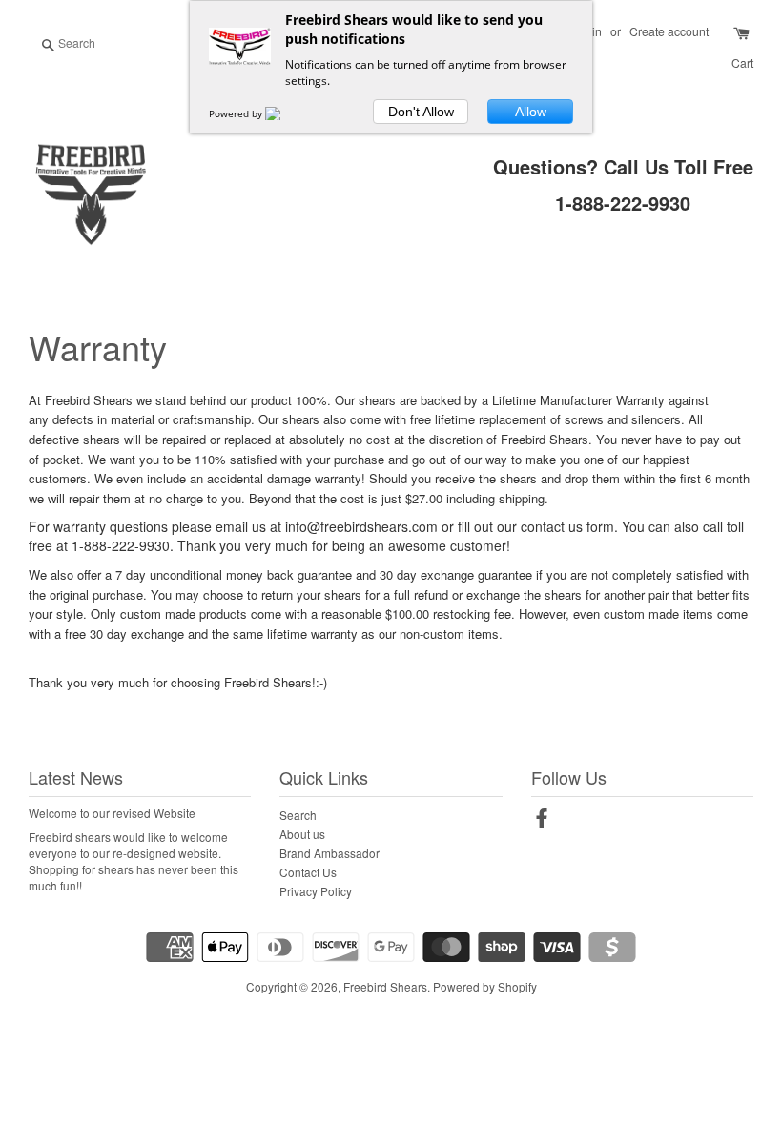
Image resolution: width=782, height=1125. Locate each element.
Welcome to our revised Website (112, 813)
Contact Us (308, 872)
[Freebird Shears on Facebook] (541, 821)
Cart (742, 62)
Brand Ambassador (329, 853)
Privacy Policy (315, 891)
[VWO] (284, 113)
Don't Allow (421, 111)
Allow (530, 111)
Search (298, 815)
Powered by (237, 113)
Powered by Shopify (485, 986)
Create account (669, 31)
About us (302, 834)
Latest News (76, 777)
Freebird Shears (385, 986)
